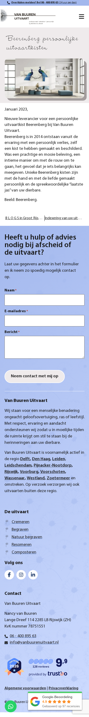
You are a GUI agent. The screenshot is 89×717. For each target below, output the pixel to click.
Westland (36, 478)
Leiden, (59, 459)
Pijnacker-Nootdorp (53, 465)
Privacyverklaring (63, 688)
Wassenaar (15, 478)
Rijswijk (11, 472)
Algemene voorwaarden (25, 688)
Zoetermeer (58, 478)
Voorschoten (52, 472)
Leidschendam (18, 465)
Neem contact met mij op (34, 376)
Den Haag (41, 459)
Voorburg (29, 472)
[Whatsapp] (11, 706)
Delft (25, 459)
